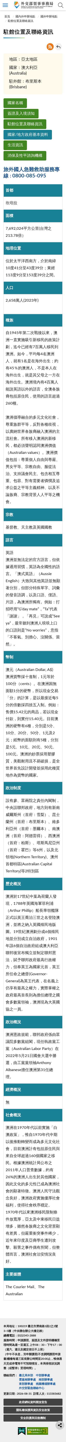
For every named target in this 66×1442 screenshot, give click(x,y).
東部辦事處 (26, 1383)
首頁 (7, 16)
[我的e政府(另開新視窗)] (22, 1431)
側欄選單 (5, 5)
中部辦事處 (43, 1375)
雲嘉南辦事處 (27, 1379)
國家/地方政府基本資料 (28, 135)
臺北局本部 (26, 1375)
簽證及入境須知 (21, 113)
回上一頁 (58, 46)
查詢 (60, 5)
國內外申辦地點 (25, 16)
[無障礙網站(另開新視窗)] (37, 1431)
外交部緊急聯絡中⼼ (31, 1388)
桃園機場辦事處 (46, 1383)
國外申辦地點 (48, 16)
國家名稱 (15, 103)
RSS (50, 46)
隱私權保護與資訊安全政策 (33, 1410)
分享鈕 (59, 1425)
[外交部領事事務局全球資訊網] (33, 5)
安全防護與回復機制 (33, 1418)
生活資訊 (15, 145)
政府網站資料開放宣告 (33, 1402)
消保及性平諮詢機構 (25, 156)
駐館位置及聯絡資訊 (25, 124)
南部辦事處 (46, 1379)
